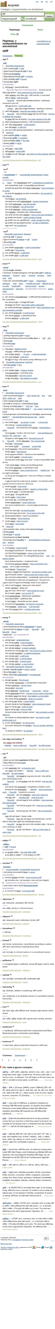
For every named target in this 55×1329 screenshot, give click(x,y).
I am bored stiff (28, 891)
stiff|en (6, 1219)
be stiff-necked (45, 745)
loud (36, 406)
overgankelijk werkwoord (30, 869)
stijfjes (6, 844)
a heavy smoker (27, 370)
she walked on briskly (28, 378)
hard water (19, 524)
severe (19, 237)
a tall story (24, 357)
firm (30, 71)
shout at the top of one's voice (36, 575)
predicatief (16, 286)
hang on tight (26, 709)
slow (13, 343)
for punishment (20, 225)
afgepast (26, 924)
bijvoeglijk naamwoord (15, 66)
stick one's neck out (40, 795)
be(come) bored (31, 885)
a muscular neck (28, 768)
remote (41, 286)
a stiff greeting (29, 125)
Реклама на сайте (28, 1239)
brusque (40, 275)
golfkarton (26, 970)
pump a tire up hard (36, 553)
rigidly (24, 135)
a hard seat (43, 422)
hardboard (26, 1037)
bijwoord (9, 133)
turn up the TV (28, 593)
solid (20, 398)
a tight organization (32, 247)
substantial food (22, 640)
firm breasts (24, 680)
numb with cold (25, 106)
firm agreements (38, 441)
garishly (11, 542)
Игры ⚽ (15, 34)
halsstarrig (26, 1002)
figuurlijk (10, 100)
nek (4, 757)
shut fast (19, 688)
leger (9, 183)
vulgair (10, 109)
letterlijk (8, 745)
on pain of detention (40, 223)
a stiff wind (24, 255)
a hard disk (36, 446)
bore (26, 872)
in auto (26, 354)
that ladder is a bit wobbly (38, 696)
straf (39, 259)
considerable (35, 675)
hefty (27, 629)
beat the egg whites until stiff (31, 111)
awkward (6, 275)
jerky (23, 275)
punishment (10, 175)
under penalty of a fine (40, 220)
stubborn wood (20, 349)
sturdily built (24, 691)
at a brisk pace (29, 723)
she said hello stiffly (28, 852)
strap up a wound (36, 699)
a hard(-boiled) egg (24, 425)
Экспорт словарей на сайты (10, 1247)
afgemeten (26, 912)
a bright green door (32, 609)
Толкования (27, 25)
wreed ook (48, 409)
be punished (21, 199)
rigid (22, 68)
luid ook (29, 406)
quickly (17, 534)
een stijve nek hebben (46, 749)
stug (14, 283)
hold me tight (27, 707)
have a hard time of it (28, 470)
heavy (14, 632)
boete (45, 175)
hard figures (21, 452)
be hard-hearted (28, 510)
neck (23, 763)
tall (11, 341)
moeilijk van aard (33, 283)
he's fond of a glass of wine (41, 651)
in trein (32, 422)
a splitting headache (32, 653)
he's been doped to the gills (39, 119)
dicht (4, 398)
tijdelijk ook (45, 470)
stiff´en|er (7, 1203)
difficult (48, 273)
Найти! (49, 16)
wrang (40, 409)
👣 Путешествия (6, 1244)
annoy (32, 872)
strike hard (22, 607)
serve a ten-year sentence (41, 215)
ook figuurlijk (34, 607)
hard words (19, 250)
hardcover (26, 1049)
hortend (16, 275)
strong (21, 239)
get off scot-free (27, 207)
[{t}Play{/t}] (7, 59)
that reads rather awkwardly (33, 305)
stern (21, 283)
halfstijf (25, 982)
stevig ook (35, 396)
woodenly (24, 138)
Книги (40, 30)
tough (27, 335)
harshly (20, 540)
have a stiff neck (19, 745)
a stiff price (24, 656)
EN (37, 2)
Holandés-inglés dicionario (12, 912)
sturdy (13, 365)
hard (5, 390)
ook (47, 556)
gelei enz (17, 436)
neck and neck (37, 797)
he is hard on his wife (35, 513)
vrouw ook (36, 691)
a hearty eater (25, 661)
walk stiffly (18, 149)
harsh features (24, 518)
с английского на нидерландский (44, 42)
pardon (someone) (40, 201)
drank (34, 239)
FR (51, 2)
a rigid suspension (38, 354)
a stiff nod (22, 127)
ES (47, 2)
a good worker (28, 664)
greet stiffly (20, 151)
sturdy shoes (26, 685)
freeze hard (21, 569)
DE (42, 2)
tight (10, 278)
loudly (11, 532)
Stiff (4, 1087)
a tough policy (26, 457)
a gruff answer (29, 313)
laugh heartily (21, 548)
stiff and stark (22, 98)
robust (19, 629)
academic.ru (10, 4)
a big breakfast (26, 643)
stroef (5, 267)
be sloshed (28, 731)
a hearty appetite (29, 648)
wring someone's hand (41, 704)
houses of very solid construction (39, 693)
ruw (35, 409)
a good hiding (28, 701)
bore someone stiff (33, 877)
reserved (19, 289)
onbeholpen (41, 281)
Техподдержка (16, 1239)
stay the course (25, 376)
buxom (45, 691)
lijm (11, 436)
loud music (22, 486)
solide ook (11, 398)
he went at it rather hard (42, 572)
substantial (29, 627)
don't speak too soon (35, 591)
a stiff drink (25, 253)
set (24, 436)
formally (26, 141)
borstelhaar (27, 936)
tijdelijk (5, 567)
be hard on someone (34, 604)
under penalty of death (32, 217)
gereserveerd (30, 286)
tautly (19, 143)
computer (26, 446)
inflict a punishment (30, 209)
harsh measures (28, 502)
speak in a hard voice (38, 489)
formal (23, 79)
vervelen (7, 867)
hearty (39, 627)
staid (31, 281)
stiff (16, 68)
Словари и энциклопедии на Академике (22, 9)
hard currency (22, 521)
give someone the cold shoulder (30, 92)
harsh (5, 412)
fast (10, 534)
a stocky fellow (26, 659)
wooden (29, 76)
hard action (21, 497)
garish (41, 417)
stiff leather (18, 444)
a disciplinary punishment (43, 183)
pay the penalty (29, 204)
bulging (17, 74)
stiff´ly (5, 1072)
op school (25, 422)
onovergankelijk (12, 869)
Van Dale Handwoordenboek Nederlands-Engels (20, 160)
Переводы (14, 30)
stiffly (16, 135)
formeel (25, 956)
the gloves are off (36, 438)
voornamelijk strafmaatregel (31, 175)
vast (28, 396)
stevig (6, 621)
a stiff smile (24, 318)
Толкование (7, 56)
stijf (5, 63)
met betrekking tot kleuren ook (24, 417)
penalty (5, 177)
